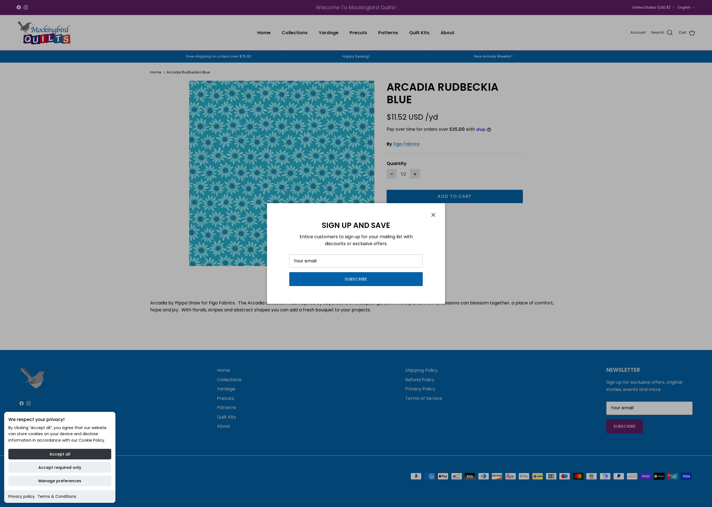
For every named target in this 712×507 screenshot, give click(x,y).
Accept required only (59, 467)
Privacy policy (21, 496)
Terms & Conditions (57, 496)
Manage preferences (59, 481)
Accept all (60, 454)
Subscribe (356, 279)
